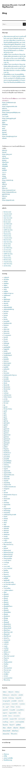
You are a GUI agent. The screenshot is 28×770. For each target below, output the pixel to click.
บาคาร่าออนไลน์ (8, 568)
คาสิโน (5, 540)
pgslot (4, 168)
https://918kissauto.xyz (9, 102)
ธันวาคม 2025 (7, 228)
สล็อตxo (6, 620)
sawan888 (6, 476)
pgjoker (6, 425)
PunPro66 (6, 451)
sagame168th (7, 472)
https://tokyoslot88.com (9, 192)
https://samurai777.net (8, 190)
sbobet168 (6, 478)
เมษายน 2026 (7, 220)
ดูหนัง (3, 128)
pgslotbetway (6, 194)
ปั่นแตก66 (6, 572)
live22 (4, 126)
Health (5, 351)
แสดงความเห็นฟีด (8, 758)
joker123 (4, 108)
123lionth (6, 277)
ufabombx (6, 526)
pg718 (5, 411)
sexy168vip (7, 482)
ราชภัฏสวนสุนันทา (8, 590)
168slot (6, 281)
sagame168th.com (9, 474)
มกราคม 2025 (7, 249)
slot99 (4, 156)
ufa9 (5, 524)
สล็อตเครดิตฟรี (7, 628)
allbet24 (4, 184)
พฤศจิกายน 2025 (8, 230)
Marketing (7, 381)
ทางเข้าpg (6, 562)
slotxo (4, 174)
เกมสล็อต (6, 648)
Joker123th (15, 704)
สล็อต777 (6, 602)
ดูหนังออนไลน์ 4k (8, 554)
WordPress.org (8, 760)
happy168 (6, 349)
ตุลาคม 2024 (7, 255)
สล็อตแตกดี (6, 634)
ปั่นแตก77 (6, 574)
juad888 (6, 367)
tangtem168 (7, 508)
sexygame (6, 488)
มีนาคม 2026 (7, 222)
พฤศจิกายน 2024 (8, 253)
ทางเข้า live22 (7, 560)
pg (4, 405)
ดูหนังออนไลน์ (5, 110)
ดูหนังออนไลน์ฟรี (8, 556)
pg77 (5, 413)
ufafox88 (6, 528)
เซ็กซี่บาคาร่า (7, 652)
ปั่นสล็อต (6, 570)
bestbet (6, 313)
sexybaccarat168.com (10, 486)
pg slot (4, 186)
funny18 (6, 345)
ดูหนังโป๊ (4, 178)
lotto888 (6, 379)
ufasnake (6, 532)
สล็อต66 (4, 138)
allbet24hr (7, 301)
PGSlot (12, 707)
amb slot (6, 305)
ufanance (6, 530)
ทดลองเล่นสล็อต (8, 558)
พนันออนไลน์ (7, 576)
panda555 (6, 401)
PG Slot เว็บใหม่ (8, 409)
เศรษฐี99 (6, 674)
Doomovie (6, 333)
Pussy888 (12, 710)
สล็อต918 (6, 610)
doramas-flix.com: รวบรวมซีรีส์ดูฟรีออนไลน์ (11, 765)
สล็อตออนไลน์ (7, 626)
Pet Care (6, 403)
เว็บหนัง (5, 666)
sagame (6, 468)
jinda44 (4, 160)
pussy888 (5, 114)
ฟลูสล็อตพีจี (6, 580)
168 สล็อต (6, 279)
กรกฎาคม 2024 (8, 261)
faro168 (6, 337)
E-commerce (7, 335)
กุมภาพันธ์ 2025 (8, 247)
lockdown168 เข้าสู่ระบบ (10, 375)
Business (6, 325)
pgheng (6, 421)
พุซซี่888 (4, 170)
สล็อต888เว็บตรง (8, 606)
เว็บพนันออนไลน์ (8, 662)
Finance (6, 341)
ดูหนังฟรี (4, 130)
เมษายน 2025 (7, 243)
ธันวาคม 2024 (7, 251)
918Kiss (6, 291)
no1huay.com (7, 395)
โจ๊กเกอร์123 (7, 680)
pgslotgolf (6, 443)
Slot (19, 713)
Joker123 (6, 361)
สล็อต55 (6, 598)
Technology (7, 510)
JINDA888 (5, 166)
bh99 (5, 317)
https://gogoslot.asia (8, 200)
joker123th (7, 365)
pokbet (6, 447)
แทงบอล (6, 676)
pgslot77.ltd (7, 435)
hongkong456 (8, 355)
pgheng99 (7, 423)
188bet (5, 285)
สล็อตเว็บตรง (5, 158)
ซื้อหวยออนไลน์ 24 (8, 544)
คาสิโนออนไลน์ (7, 542)
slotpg (4, 176)
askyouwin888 (8, 307)
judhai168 (6, 369)
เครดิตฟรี (6, 650)
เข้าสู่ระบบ (6, 754)
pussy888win (7, 462)
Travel (5, 516)
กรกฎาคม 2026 (8, 214)
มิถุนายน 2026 (7, 216)
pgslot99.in (7, 439)
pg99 (3, 122)
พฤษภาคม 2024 (8, 263)
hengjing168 (7, 353)
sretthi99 (6, 502)
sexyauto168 (7, 484)
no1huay (6, 393)
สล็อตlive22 (7, 616)
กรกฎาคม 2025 (8, 237)
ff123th (6, 339)
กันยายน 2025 (7, 234)
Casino (5, 327)
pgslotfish (6, 441)
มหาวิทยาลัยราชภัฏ (9, 582)
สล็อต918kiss (7, 612)
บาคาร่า (4, 172)
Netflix (6, 391)
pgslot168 (6, 429)
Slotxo (10, 716)
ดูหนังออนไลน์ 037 (8, 552)
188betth (6, 287)
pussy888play (7, 460)
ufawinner (6, 534)
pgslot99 (6, 437)
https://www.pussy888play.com (11, 112)
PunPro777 (7, 454)
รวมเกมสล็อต (7, 588)
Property (6, 449)
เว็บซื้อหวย (6, 654)
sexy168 (6, 480)
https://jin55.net (7, 154)
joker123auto (7, 363)
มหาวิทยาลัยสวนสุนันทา (10, 584)
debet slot (6, 329)
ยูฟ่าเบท (6, 586)
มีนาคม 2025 (7, 245)
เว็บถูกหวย (6, 658)
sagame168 (7, 470)
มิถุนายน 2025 (7, 239)
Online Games (8, 397)
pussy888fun (20, 710)
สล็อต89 (6, 608)
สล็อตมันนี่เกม (7, 624)
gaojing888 (7, 347)
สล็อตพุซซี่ (6, 622)
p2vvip (5, 399)
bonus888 (6, 321)
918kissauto (7, 295)
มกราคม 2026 (7, 226)
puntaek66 (7, 456)
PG (3, 707)
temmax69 (7, 512)
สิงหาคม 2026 (7, 212)
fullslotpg (5, 124)
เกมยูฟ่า (6, 646)
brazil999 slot (8, 323)
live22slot (6, 373)
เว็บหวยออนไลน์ (8, 668)
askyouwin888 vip (9, 309)
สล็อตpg (6, 618)
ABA (5, 297)
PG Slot (18, 707)
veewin (6, 536)
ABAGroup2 (7, 299)
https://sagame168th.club (9, 106)
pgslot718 (6, 431)
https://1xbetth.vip (7, 180)
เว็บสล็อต (6, 664)
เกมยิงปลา (6, 644)
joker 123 (4, 188)
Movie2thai (7, 389)
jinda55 (6, 357)
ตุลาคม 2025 (7, 232)
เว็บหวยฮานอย (7, 670)
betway (6, 315)
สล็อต (5, 592)
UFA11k (6, 518)
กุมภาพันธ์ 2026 (8, 224)
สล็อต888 (4, 164)
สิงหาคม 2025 (7, 236)
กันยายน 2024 (7, 257)
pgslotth (6, 445)
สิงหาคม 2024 (7, 259)
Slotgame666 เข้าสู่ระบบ (10, 494)
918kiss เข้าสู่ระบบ (8, 293)
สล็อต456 (6, 596)
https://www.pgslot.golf (9, 118)
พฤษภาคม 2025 (8, 241)
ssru (5, 506)
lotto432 (6, 377)
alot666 (6, 303)
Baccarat (6, 311)
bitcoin (6, 319)
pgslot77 (4, 120)
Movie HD (6, 385)
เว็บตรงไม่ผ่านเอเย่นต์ (9, 656)
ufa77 (5, 522)
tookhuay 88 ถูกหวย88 (10, 514)
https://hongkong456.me (9, 136)
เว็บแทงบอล (7, 672)
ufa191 (5, 520)
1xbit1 (5, 289)
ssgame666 (7, 504)
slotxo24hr (7, 498)
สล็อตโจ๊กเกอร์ (7, 636)
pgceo (5, 417)
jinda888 (6, 359)
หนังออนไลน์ (7, 640)
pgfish (5, 419)
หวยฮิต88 (6, 642)
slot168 (4, 152)
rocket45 (6, 464)
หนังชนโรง (5, 104)
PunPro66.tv (7, 453)
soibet (5, 500)
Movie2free (7, 387)
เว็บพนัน (6, 660)
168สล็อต (6, 283)
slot (5, 490)
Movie (5, 383)
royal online (7, 466)
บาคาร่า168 (5, 116)
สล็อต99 (6, 614)
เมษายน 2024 (7, 265)
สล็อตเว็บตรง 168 (8, 632)
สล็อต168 (4, 134)
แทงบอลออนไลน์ (8, 678)
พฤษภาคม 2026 (8, 218)
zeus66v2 (6, 538)
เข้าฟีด (5, 756)
